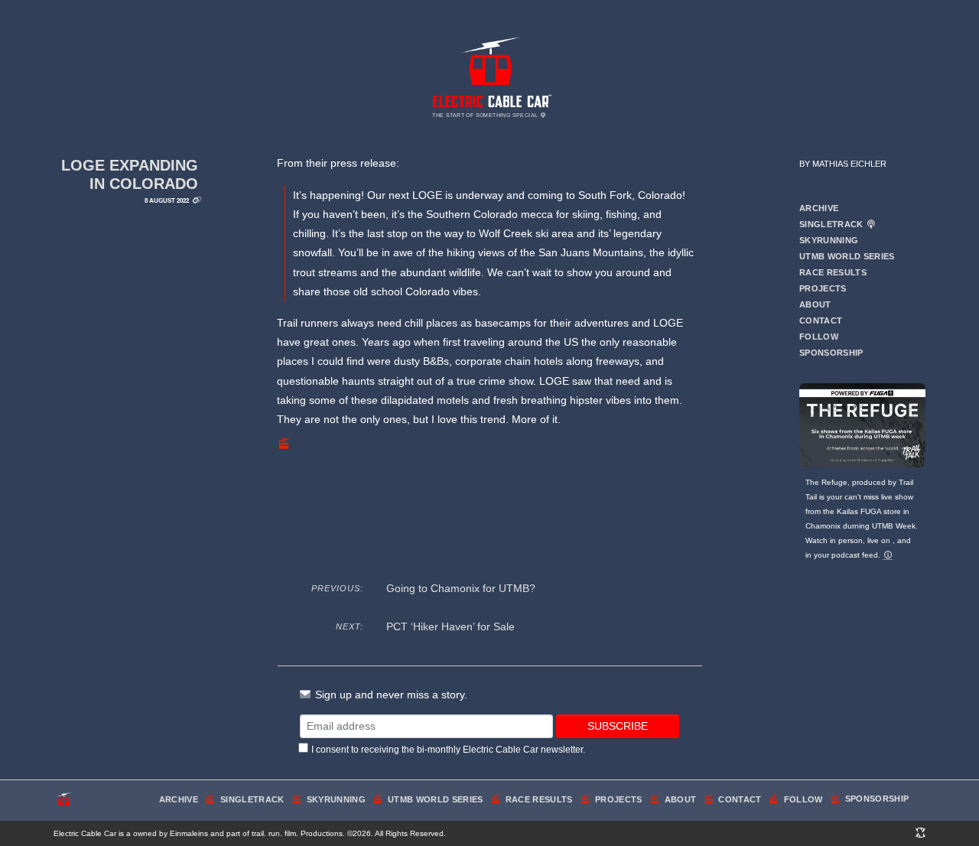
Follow (818, 336)
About (815, 304)
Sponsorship (831, 352)
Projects (823, 288)
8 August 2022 (167, 200)
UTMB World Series (847, 256)
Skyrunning (828, 240)
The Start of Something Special (485, 115)
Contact (820, 320)
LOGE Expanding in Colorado (129, 174)
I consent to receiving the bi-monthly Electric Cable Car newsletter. (448, 749)
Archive (818, 208)
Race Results (833, 272)
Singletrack (832, 224)
